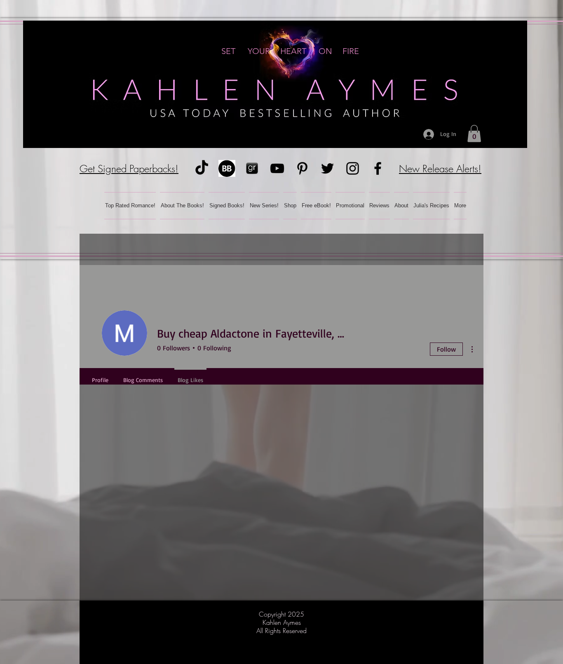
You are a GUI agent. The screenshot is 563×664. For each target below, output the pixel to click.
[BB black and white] (226, 168)
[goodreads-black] (252, 168)
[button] (474, 133)
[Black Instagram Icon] (352, 168)
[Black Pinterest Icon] (302, 168)
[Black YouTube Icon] (277, 168)
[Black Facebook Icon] (377, 168)
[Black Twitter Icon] (327, 168)
